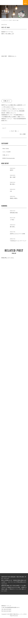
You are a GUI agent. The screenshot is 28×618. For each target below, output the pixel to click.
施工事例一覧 (14, 345)
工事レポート (6, 155)
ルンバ (4, 128)
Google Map (21, 422)
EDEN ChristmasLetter (9, 158)
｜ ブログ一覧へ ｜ (14, 131)
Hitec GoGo (6, 148)
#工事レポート (6, 100)
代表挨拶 (14, 390)
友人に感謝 (23, 134)
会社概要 (14, 432)
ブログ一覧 (14, 527)
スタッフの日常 (7, 151)
